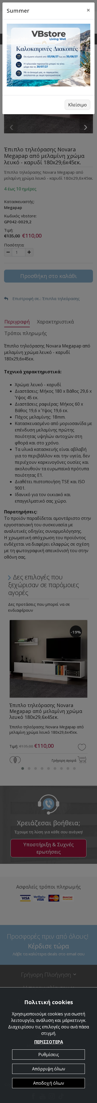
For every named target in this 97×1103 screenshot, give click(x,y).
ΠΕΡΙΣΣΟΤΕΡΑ (48, 1042)
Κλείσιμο (77, 105)
